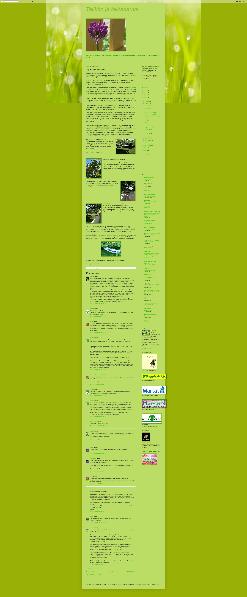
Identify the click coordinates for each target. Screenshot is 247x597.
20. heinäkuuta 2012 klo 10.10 (98, 416)
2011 (145, 148)
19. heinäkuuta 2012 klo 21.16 (98, 303)
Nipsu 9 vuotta (147, 247)
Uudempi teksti (90, 571)
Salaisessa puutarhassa (150, 314)
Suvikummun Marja (95, 489)
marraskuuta (148, 99)
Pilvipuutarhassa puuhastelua (152, 303)
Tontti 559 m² (147, 268)
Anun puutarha (148, 183)
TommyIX (144, 584)
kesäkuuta (148, 134)
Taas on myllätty (147, 179)
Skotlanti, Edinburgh (148, 279)
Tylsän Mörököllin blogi (150, 261)
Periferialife (147, 283)
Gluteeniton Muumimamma (151, 290)
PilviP (91, 516)
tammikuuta (148, 145)
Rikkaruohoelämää (149, 177)
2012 (145, 97)
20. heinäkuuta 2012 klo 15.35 (98, 471)
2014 (145, 92)
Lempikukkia (147, 190)
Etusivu (111, 571)
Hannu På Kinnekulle (149, 227)
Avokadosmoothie (148, 310)
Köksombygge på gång (149, 229)
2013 (145, 95)
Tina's (145, 297)
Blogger (158, 584)
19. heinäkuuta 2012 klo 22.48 (98, 384)
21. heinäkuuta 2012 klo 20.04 (98, 564)
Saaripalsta (147, 189)
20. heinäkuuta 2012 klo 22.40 (98, 522)
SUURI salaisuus (149, 127)
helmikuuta (148, 143)
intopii (91, 337)
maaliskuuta (148, 140)
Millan (91, 321)
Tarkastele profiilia (146, 348)
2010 (145, 150)
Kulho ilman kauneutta (149, 304)
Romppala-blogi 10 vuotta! (150, 234)
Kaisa (91, 447)
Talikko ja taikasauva (112, 9)
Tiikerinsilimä (148, 110)
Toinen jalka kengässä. (151, 125)
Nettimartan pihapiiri (149, 194)
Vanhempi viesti (131, 571)
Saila (91, 276)
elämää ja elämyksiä (149, 246)
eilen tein (146, 239)
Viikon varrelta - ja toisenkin (150, 201)
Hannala (146, 320)
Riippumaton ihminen (150, 114)
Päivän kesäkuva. (148, 223)
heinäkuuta (148, 108)
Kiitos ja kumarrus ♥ (148, 298)
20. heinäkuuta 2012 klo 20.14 (98, 484)
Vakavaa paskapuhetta (149, 270)
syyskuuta (147, 103)
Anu (91, 476)
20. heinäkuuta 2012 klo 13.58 (98, 453)
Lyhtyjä (145, 184)
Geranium (93, 458)
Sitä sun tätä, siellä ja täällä (150, 196)
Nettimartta (93, 421)
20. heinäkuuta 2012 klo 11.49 (98, 442)
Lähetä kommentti (93, 568)
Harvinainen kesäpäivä (151, 112)
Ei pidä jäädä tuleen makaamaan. (150, 130)
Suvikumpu (147, 200)
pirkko (92, 308)
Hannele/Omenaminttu (96, 375)
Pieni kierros (147, 207)
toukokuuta (148, 136)
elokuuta (147, 105)
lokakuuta (147, 101)
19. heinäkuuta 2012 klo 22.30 (98, 369)
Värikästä (146, 321)
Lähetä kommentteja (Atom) (96, 574)
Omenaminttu (147, 308)
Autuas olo (147, 206)
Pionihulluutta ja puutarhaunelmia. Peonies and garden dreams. (151, 276)
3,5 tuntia (147, 120)
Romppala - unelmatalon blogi (152, 233)
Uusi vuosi (146, 315)
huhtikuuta (148, 138)
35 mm (146, 123)
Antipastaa (147, 251)
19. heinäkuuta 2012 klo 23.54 (98, 395)
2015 (145, 90)
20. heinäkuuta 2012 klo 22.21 (98, 511)
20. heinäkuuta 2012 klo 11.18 (98, 426)
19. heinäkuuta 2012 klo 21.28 (98, 332)
